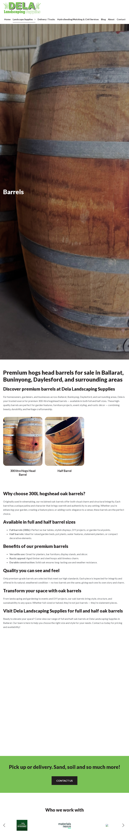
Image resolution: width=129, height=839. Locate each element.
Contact (121, 19)
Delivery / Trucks (46, 19)
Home (7, 19)
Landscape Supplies (23, 19)
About (111, 19)
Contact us (64, 780)
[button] (4, 825)
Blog (103, 19)
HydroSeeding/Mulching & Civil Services (78, 19)
